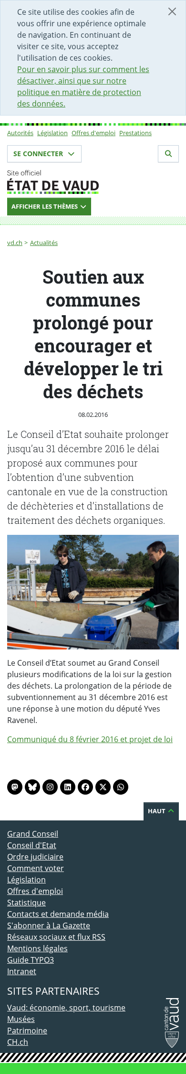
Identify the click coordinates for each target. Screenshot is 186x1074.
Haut (157, 811)
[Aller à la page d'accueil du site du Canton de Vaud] (93, 182)
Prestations (135, 132)
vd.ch (14, 242)
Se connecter (39, 153)
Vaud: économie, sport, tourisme (66, 1007)
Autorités (20, 132)
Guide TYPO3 (30, 960)
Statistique (26, 902)
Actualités (44, 242)
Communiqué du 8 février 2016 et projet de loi (90, 739)
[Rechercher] (168, 153)
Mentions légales (37, 948)
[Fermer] (172, 11)
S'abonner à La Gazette (48, 925)
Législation (52, 132)
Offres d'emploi (93, 132)
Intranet (21, 971)
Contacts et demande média (58, 914)
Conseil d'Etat (31, 845)
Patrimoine (27, 1030)
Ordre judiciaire (35, 856)
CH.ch (17, 1042)
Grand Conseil (32, 834)
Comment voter (35, 868)
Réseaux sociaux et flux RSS (56, 937)
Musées (21, 1019)
